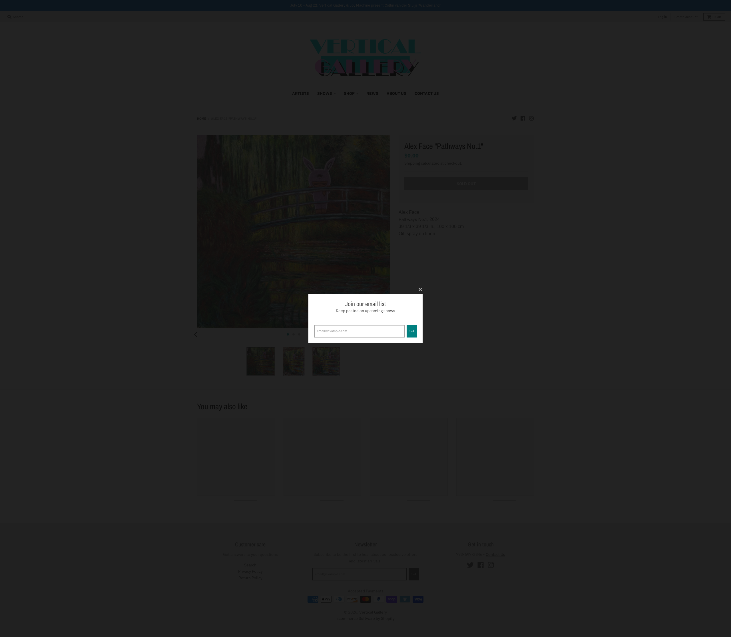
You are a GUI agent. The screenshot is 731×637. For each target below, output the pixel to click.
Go (411, 331)
